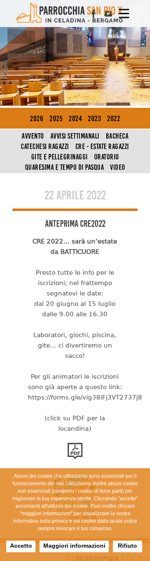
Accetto (21, 545)
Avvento (33, 136)
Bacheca (117, 136)
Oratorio (106, 156)
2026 (36, 118)
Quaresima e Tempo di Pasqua (64, 167)
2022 (113, 118)
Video (117, 167)
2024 (75, 118)
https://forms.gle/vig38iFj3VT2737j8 (85, 397)
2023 (94, 118)
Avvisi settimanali (75, 136)
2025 (56, 118)
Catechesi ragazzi (45, 146)
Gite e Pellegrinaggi (59, 156)
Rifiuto (127, 545)
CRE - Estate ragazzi (102, 146)
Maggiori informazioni (74, 545)
